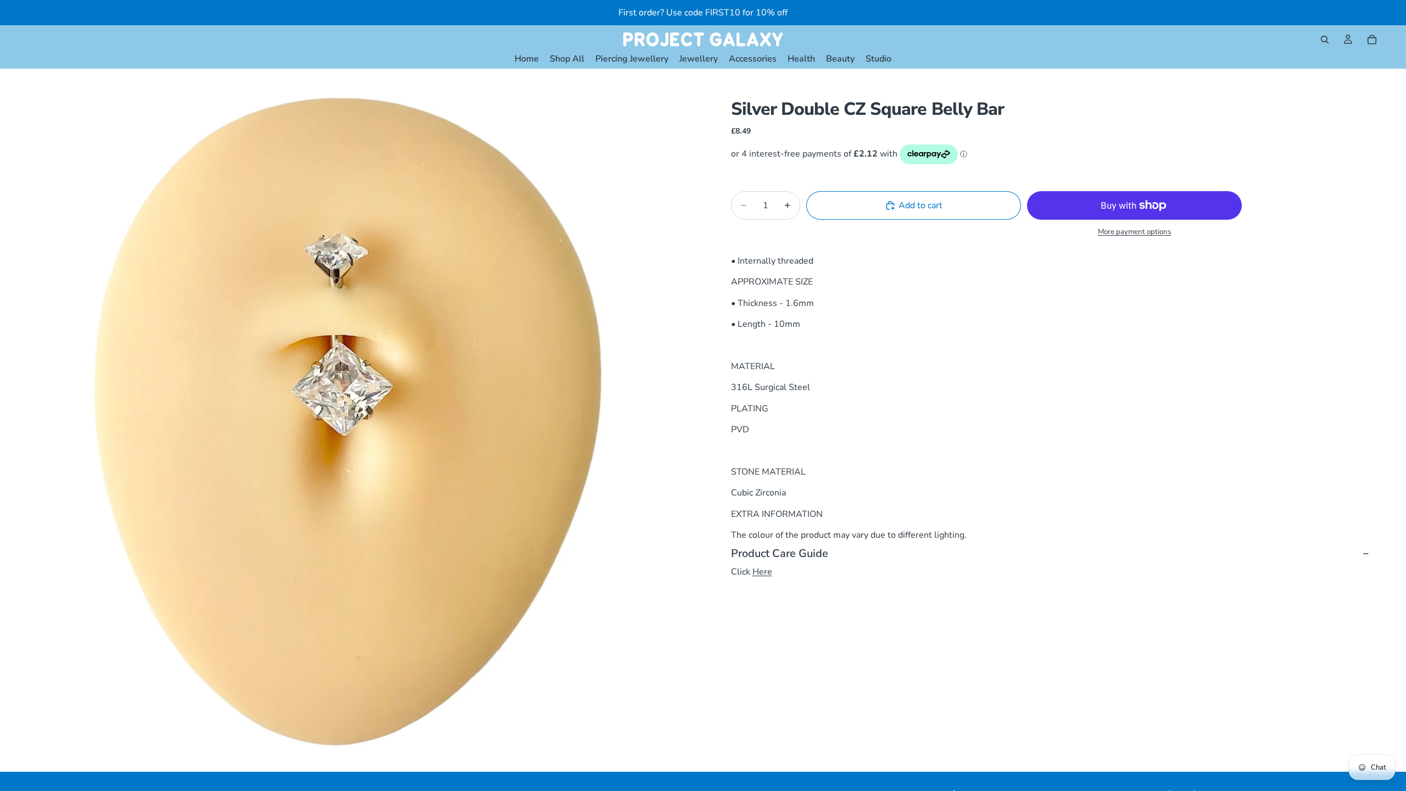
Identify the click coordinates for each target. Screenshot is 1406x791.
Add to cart (920, 205)
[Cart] (1372, 39)
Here (762, 572)
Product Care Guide (779, 553)
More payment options (1134, 232)
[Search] (1325, 39)
